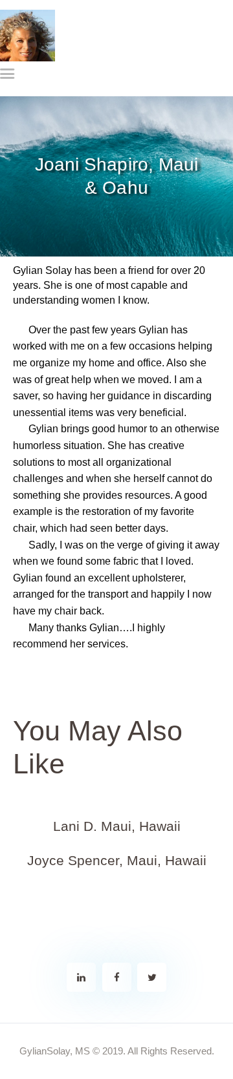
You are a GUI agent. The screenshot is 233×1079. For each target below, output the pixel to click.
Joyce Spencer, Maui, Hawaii (116, 860)
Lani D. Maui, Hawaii (117, 826)
